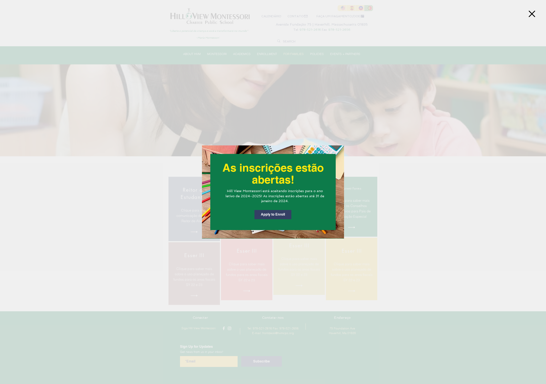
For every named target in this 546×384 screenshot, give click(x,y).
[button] (532, 14)
